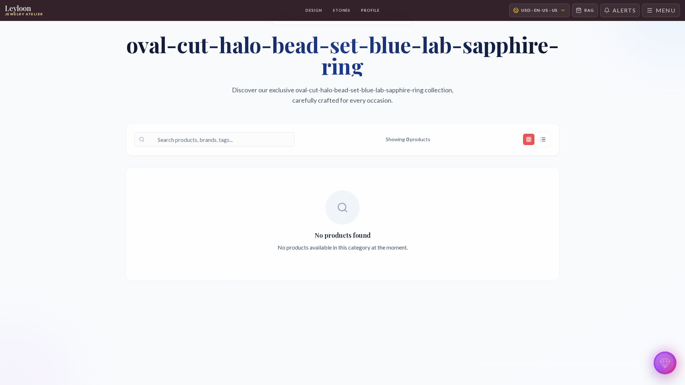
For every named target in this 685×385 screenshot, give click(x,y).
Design (313, 10)
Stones (341, 10)
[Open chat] (665, 362)
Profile (370, 10)
